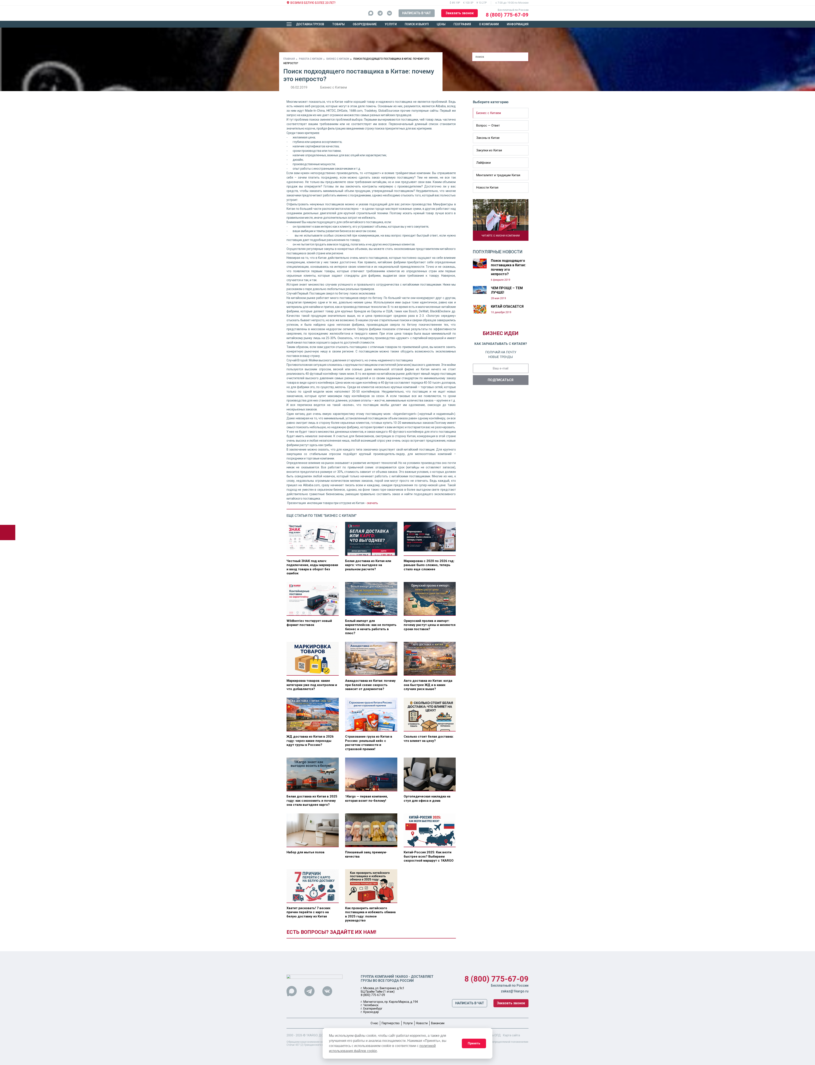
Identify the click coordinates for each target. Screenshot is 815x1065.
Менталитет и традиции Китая (498, 175)
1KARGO (312, 1035)
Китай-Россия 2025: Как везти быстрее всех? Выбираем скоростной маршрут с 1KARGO (429, 856)
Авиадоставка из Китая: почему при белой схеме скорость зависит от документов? (370, 685)
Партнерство (391, 1023)
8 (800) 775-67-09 (507, 15)
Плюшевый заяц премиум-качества (366, 854)
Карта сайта (511, 1035)
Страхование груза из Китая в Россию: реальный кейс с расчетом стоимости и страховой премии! (368, 743)
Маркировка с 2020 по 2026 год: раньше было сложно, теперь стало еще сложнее (429, 565)
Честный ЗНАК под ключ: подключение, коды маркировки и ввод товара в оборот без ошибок (312, 567)
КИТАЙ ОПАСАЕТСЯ (507, 306)
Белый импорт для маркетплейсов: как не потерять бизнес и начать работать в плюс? (370, 627)
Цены (441, 24)
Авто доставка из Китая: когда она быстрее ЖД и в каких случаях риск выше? (428, 685)
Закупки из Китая (489, 150)
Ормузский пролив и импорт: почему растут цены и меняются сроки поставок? (429, 625)
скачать (372, 503)
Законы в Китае (488, 138)
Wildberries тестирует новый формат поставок (309, 623)
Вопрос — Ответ (488, 125)
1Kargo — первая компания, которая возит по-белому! (366, 799)
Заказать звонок (459, 13)
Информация (517, 24)
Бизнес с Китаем (337, 58)
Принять (474, 1043)
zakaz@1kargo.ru (514, 991)
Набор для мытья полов (306, 852)
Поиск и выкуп (417, 24)
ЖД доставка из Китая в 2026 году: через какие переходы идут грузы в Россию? (310, 741)
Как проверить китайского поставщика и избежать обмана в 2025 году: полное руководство (370, 914)
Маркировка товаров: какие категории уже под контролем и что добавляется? (312, 685)
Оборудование (365, 24)
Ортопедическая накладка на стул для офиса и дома (427, 799)
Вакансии (437, 1023)
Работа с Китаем (310, 58)
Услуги (391, 24)
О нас (374, 1023)
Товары (338, 24)
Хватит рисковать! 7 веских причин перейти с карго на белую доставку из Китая (308, 912)
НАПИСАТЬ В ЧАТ (416, 13)
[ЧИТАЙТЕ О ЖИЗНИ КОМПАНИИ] (501, 219)
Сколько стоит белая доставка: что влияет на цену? (429, 739)
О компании (489, 24)
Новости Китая (487, 187)
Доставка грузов (310, 24)
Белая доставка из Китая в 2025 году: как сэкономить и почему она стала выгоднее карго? (312, 801)
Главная (289, 58)
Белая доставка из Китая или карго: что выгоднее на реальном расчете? (368, 565)
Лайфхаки (483, 163)
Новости (422, 1023)
